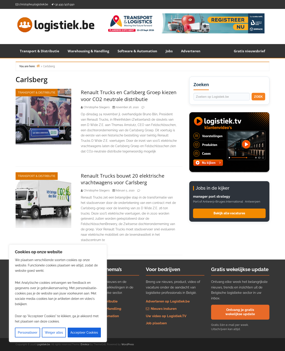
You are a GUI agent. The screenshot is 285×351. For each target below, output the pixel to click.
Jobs (169, 51)
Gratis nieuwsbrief (249, 51)
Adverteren (190, 51)
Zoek (258, 96)
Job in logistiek (93, 323)
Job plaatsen (156, 323)
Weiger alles (54, 332)
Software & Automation (137, 51)
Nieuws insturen (163, 309)
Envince (85, 344)
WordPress (127, 344)
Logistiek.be (43, 344)
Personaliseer (27, 332)
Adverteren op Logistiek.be (168, 301)
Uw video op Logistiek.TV (166, 316)
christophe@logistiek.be (33, 4)
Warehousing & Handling (88, 51)
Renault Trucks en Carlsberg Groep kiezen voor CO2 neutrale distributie (129, 95)
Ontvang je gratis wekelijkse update (240, 312)
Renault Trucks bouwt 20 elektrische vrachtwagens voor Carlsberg (122, 179)
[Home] (38, 66)
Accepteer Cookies (84, 332)
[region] (58, 293)
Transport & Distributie (39, 51)
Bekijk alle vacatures (229, 213)
